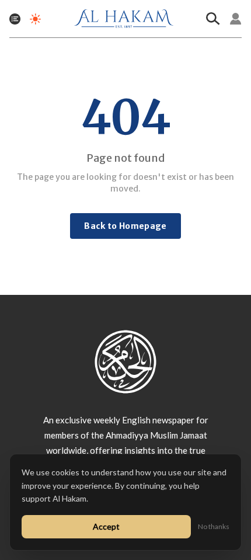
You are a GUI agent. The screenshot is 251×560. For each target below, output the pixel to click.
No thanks (213, 526)
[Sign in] (236, 19)
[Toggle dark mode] (35, 19)
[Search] (213, 19)
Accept (106, 526)
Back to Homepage (125, 226)
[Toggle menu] (14, 19)
